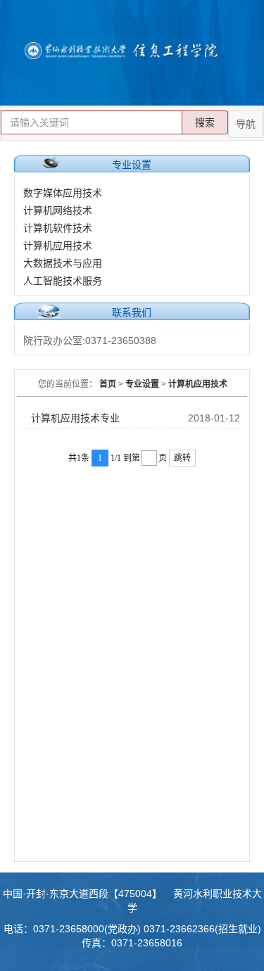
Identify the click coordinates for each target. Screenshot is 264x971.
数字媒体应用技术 (62, 192)
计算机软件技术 (57, 228)
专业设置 (142, 384)
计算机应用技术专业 (75, 418)
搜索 (205, 122)
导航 (246, 123)
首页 (107, 384)
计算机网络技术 (57, 210)
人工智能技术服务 (62, 280)
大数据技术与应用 (62, 263)
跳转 (182, 458)
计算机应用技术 (57, 245)
